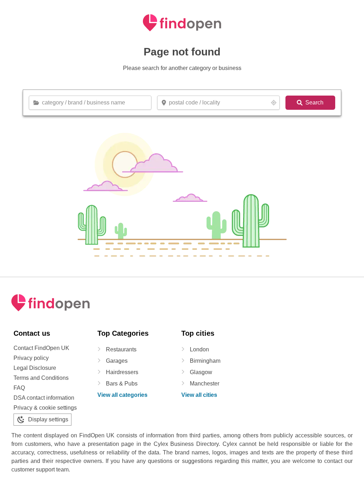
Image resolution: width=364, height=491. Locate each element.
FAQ (19, 388)
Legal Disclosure (35, 368)
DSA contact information (44, 398)
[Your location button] (273, 102)
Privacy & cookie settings (45, 408)
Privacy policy (31, 358)
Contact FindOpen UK (41, 348)
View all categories (122, 395)
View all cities (199, 395)
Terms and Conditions (41, 378)
